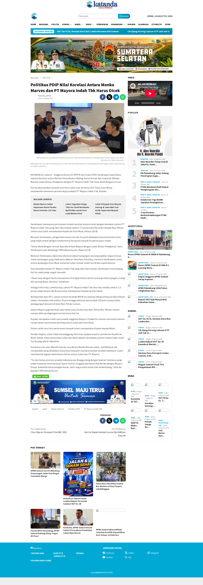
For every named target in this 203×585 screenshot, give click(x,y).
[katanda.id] (34, 16)
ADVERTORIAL (135, 226)
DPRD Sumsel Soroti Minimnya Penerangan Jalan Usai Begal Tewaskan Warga (45, 473)
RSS (129, 557)
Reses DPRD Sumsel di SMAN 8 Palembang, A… (149, 255)
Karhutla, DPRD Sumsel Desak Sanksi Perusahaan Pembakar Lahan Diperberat (77, 530)
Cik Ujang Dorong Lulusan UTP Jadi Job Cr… (153, 331)
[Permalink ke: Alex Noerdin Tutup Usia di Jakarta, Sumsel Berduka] (150, 136)
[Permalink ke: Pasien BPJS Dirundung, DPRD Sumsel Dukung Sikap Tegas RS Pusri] (45, 519)
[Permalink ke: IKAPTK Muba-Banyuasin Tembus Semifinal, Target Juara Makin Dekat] (136, 412)
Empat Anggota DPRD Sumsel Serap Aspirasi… (153, 278)
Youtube (109, 557)
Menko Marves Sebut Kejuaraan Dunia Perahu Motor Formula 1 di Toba (45, 207)
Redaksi (80, 553)
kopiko (35, 409)
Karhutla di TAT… (135, 400)
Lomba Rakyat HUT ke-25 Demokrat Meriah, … (151, 343)
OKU (151, 297)
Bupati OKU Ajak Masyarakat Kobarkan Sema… (152, 301)
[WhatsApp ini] (123, 97)
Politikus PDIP (74, 409)
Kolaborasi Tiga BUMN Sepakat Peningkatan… (153, 201)
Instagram (155, 553)
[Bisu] (163, 103)
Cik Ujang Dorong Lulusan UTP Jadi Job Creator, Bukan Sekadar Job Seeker (145, 31)
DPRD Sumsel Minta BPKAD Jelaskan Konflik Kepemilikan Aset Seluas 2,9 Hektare (110, 532)
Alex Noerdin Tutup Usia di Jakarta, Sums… (154, 163)
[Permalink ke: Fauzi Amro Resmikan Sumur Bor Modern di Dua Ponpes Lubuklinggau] (111, 467)
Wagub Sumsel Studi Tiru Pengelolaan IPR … (151, 366)
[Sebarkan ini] (103, 97)
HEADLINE (144, 159)
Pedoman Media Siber (41, 560)
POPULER (133, 112)
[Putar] (131, 103)
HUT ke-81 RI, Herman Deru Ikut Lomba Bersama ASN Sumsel (67, 31)
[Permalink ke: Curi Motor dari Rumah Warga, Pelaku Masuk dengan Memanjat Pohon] (163, 414)
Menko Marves (57, 409)
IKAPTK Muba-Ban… (134, 426)
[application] (150, 93)
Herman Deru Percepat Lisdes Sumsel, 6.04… (153, 354)
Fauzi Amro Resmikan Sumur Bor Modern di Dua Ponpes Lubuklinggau (109, 486)
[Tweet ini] (109, 97)
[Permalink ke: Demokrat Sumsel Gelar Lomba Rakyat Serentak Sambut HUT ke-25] (78, 474)
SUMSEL (141, 316)
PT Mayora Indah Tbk (93, 409)
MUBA (133, 391)
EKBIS (149, 182)
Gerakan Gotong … (150, 404)
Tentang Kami (37, 553)
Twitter (131, 553)
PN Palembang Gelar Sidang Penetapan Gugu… (155, 174)
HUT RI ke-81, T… (163, 399)
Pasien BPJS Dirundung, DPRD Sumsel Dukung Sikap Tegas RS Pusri (45, 533)
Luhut (44, 409)
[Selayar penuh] (168, 103)
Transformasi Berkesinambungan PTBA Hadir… (153, 215)
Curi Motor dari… (161, 433)
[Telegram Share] (116, 97)
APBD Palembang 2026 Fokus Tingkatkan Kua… (152, 289)
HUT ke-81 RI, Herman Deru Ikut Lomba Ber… (154, 320)
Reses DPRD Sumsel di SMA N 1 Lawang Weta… (153, 266)
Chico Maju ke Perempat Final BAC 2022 (49, 431)
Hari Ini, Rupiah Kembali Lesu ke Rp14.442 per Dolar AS (105, 432)
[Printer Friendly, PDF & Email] (40, 376)
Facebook (110, 553)
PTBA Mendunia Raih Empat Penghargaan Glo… (155, 188)
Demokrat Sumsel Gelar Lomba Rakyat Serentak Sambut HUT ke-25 (75, 501)
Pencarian (124, 16)
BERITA (143, 182)
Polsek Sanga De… (148, 424)
